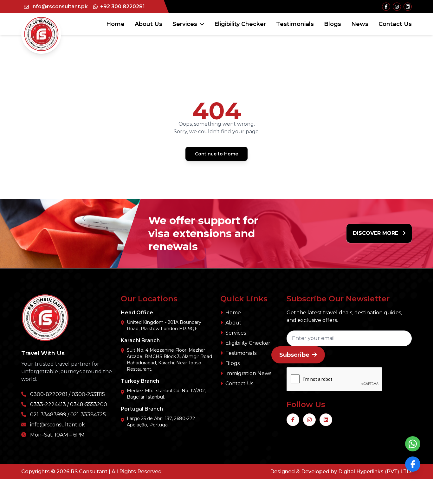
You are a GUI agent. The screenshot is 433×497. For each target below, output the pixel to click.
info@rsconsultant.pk (57, 425)
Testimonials (295, 24)
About (233, 323)
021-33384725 (88, 415)
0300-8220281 (49, 394)
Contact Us (395, 24)
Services (184, 24)
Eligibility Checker (240, 24)
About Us (148, 24)
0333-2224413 (48, 404)
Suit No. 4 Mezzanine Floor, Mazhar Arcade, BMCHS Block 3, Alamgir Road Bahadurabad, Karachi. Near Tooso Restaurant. (169, 359)
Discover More (376, 233)
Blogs (332, 24)
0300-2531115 (88, 394)
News (359, 24)
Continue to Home (216, 154)
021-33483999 (48, 415)
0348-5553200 (88, 404)
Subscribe (294, 354)
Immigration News (248, 373)
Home (115, 24)
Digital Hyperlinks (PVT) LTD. (375, 472)
